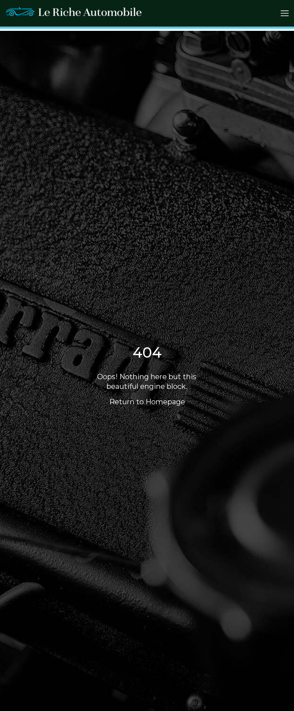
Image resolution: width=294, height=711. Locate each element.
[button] (285, 13)
